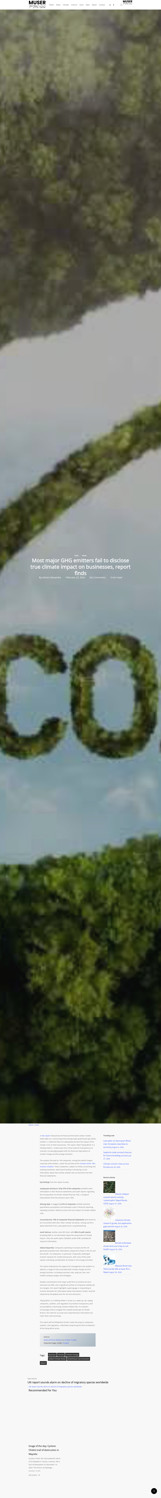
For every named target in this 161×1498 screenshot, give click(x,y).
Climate (61, 1355)
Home (31, 1125)
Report (43, 1363)
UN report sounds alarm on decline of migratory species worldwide (55, 1386)
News (84, 555)
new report (45, 1136)
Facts (76, 555)
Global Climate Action (57, 1359)
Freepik (66, 1343)
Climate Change (72, 1355)
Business (52, 1355)
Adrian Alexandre (51, 577)
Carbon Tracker (71, 1340)
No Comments (98, 577)
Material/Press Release (53, 1340)
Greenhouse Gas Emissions (78, 1359)
